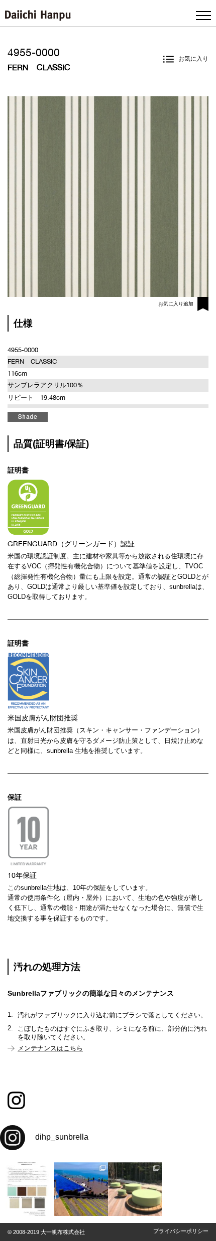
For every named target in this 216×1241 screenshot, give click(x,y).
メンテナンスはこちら (50, 1048)
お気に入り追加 (175, 303)
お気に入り (193, 58)
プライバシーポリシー (180, 1231)
